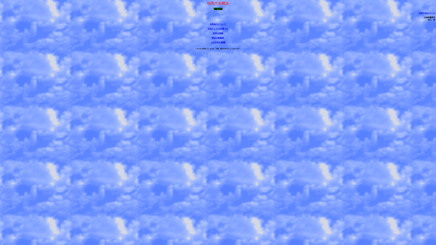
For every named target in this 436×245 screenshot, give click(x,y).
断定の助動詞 (218, 38)
